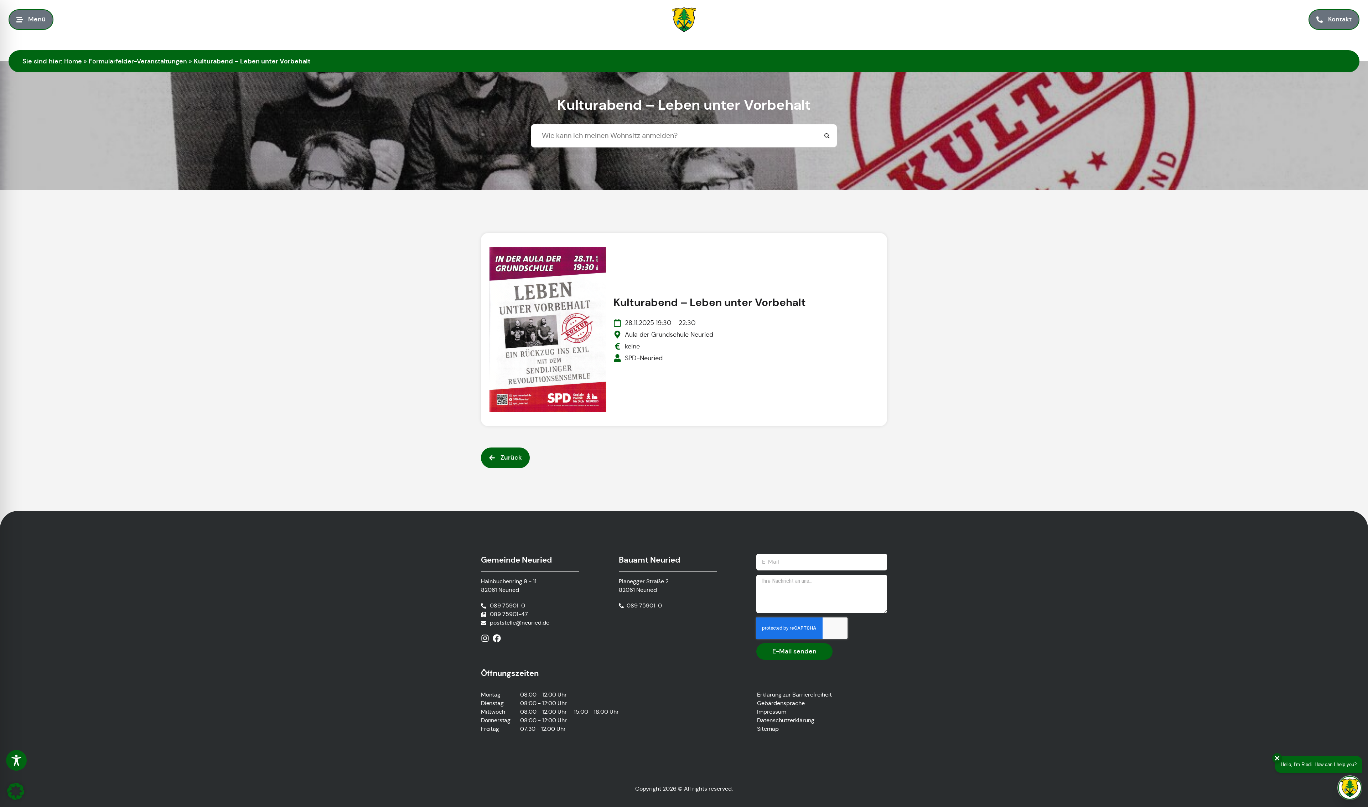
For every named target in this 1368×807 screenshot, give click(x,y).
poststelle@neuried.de (519, 622)
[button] (15, 791)
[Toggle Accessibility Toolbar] (16, 760)
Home (73, 61)
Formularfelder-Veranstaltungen (138, 61)
